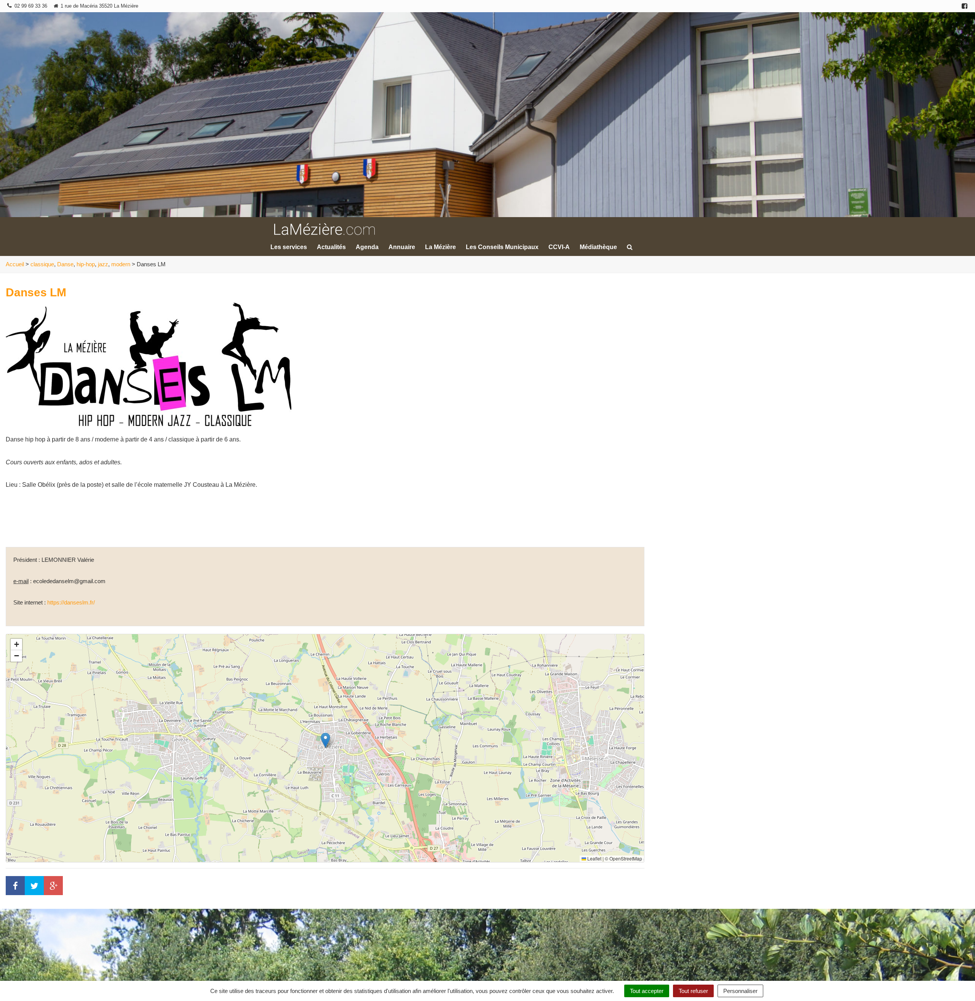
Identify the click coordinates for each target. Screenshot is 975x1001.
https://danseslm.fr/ (71, 602)
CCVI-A (559, 247)
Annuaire (401, 247)
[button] (325, 740)
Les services (288, 247)
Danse (65, 264)
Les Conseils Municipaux (502, 247)
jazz (103, 264)
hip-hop (86, 264)
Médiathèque (598, 247)
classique (42, 264)
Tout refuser (693, 991)
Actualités (331, 247)
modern (120, 264)
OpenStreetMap (625, 858)
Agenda (367, 247)
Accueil (15, 264)
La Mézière (440, 247)
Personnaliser (740, 991)
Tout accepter (646, 991)
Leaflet (593, 858)
